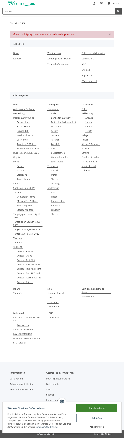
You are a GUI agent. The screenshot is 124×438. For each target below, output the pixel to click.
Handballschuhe (59, 157)
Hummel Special (55, 293)
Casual (54, 170)
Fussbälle (56, 126)
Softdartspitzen (25, 205)
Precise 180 (22, 130)
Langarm (55, 209)
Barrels (20, 166)
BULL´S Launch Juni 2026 (26, 152)
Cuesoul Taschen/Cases (29, 277)
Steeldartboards (25, 135)
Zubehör (17, 242)
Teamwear (52, 166)
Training (55, 183)
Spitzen (17, 192)
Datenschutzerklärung (47, 427)
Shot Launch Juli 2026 (24, 187)
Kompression (57, 201)
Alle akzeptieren (96, 408)
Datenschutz (88, 58)
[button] (94, 3)
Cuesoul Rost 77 (25, 251)
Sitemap (86, 69)
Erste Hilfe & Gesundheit (63, 122)
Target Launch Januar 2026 (27, 229)
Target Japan (23, 179)
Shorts (54, 179)
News (16, 53)
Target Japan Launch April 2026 (26, 216)
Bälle (53, 113)
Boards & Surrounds (23, 117)
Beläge (85, 135)
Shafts (16, 183)
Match (54, 174)
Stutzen (55, 135)
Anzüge (89, 117)
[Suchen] (118, 11)
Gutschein (54, 317)
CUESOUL (18, 246)
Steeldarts (22, 174)
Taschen (17, 238)
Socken (54, 130)
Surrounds (22, 139)
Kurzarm (55, 205)
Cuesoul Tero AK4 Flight (29, 268)
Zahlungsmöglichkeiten (59, 58)
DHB (51, 313)
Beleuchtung (23, 122)
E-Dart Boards (24, 126)
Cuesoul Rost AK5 (26, 260)
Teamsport (52, 302)
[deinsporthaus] (21, 3)
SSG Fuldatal (19, 342)
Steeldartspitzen (25, 209)
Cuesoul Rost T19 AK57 (28, 264)
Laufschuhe (57, 161)
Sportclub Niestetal (23, 329)
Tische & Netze (89, 161)
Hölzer (85, 139)
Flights (16, 157)
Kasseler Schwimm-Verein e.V (26, 319)
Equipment (53, 109)
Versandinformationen (58, 64)
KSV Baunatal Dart (22, 333)
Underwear (53, 187)
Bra (53, 192)
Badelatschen (58, 152)
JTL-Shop (108, 434)
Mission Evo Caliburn (27, 201)
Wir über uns (54, 53)
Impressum (87, 75)
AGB (84, 64)
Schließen (97, 418)
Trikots (88, 130)
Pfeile (16, 161)
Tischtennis (53, 306)
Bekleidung (19, 113)
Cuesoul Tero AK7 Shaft (29, 273)
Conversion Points (26, 196)
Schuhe (51, 148)
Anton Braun (88, 296)
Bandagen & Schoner (61, 117)
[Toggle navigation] (3, 2)
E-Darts (20, 170)
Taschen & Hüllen (91, 157)
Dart (49, 297)
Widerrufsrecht (89, 81)
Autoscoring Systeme (23, 109)
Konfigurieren (97, 426)
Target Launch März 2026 (26, 233)
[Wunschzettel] (101, 3)
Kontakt (17, 58)
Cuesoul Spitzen (25, 282)
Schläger (86, 148)
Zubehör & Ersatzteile (28, 148)
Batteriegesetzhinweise (93, 53)
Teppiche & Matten (26, 144)
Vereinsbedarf (89, 166)
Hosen (54, 196)
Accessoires (23, 325)
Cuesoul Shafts (24, 255)
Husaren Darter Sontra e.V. (27, 338)
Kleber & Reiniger (91, 144)
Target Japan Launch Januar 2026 (27, 223)
